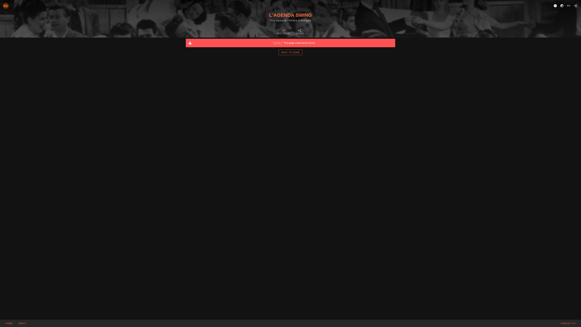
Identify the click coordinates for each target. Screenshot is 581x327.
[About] (555, 5)
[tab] (283, 32)
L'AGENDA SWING (290, 15)
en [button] (568, 6)
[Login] (575, 5)
